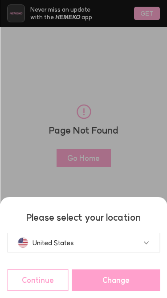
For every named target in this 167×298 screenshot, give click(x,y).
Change (116, 280)
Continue (38, 280)
